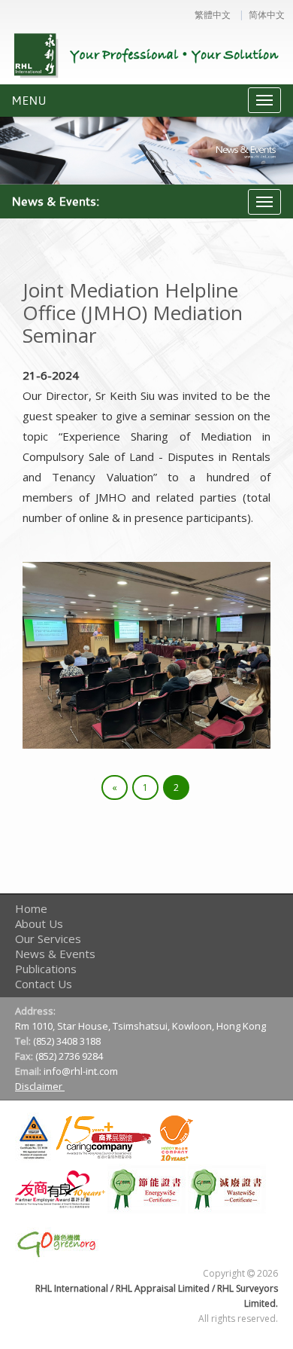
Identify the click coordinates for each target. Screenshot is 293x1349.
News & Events (55, 953)
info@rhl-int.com (82, 1071)
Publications (46, 968)
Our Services (48, 938)
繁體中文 (213, 15)
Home (31, 908)
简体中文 (267, 15)
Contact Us (43, 983)
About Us (39, 923)
